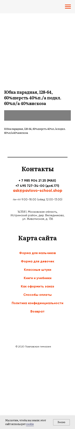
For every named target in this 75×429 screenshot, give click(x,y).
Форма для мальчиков (37, 253)
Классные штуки (37, 270)
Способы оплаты (37, 295)
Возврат (37, 311)
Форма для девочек (37, 261)
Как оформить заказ (37, 286)
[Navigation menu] (68, 7)
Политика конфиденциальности (37, 303)
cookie (30, 424)
